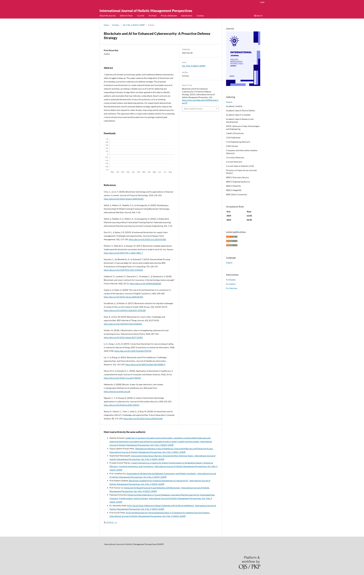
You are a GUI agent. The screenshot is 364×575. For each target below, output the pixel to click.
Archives (152, 15)
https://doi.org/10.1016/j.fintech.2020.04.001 (124, 199)
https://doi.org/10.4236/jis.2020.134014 (121, 405)
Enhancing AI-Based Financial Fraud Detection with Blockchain (152, 487)
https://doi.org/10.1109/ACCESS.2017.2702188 (125, 310)
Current (140, 15)
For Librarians (231, 288)
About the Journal (107, 15)
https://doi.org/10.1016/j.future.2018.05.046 (143, 418)
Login (262, 2)
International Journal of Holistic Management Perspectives (146, 11)
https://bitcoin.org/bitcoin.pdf (117, 391)
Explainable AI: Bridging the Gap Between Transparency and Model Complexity (162, 473)
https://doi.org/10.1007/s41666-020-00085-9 (145, 364)
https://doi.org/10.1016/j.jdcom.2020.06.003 (123, 297)
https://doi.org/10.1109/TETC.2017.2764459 (123, 270)
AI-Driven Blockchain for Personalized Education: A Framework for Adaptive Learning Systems (168, 512)
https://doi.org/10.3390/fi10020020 (145, 283)
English (229, 262)
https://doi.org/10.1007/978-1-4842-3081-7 (123, 253)
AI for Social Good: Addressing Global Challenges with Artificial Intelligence (160, 505)
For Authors (231, 284)
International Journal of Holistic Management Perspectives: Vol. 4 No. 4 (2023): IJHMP (147, 516)
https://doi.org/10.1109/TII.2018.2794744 (132, 351)
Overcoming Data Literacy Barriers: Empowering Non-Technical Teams (162, 455)
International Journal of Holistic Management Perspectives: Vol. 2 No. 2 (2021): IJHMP (147, 452)
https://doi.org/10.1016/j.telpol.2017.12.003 (123, 337)
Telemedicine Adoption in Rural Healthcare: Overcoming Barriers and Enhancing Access (174, 448)
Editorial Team (126, 15)
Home (106, 25)
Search (259, 15)
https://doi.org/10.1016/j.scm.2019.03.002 (147, 239)
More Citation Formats (193, 109)
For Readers (231, 280)
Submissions (186, 15)
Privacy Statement (169, 15)
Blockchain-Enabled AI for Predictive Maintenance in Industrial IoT (159, 480)
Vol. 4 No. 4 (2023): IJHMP (134, 25)
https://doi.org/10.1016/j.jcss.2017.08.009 (122, 378)
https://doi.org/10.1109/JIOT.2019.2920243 (123, 324)
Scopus (229, 102)
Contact (200, 15)
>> (116, 522)
